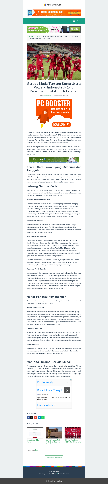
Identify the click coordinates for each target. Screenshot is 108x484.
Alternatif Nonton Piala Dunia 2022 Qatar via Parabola (53, 442)
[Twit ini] (31, 417)
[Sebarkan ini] (28, 417)
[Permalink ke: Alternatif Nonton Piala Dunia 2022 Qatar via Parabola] (54, 432)
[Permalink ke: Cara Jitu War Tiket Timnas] (35, 432)
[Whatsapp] (43, 417)
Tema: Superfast (63, 474)
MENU (78, 21)
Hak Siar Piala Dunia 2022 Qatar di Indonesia (73, 441)
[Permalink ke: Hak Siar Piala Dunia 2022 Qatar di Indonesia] (73, 432)
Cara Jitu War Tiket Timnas (33, 441)
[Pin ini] (35, 417)
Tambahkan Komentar (54, 458)
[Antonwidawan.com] (54, 4)
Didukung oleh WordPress (48, 474)
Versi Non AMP (54, 471)
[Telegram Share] (39, 417)
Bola (36, 450)
